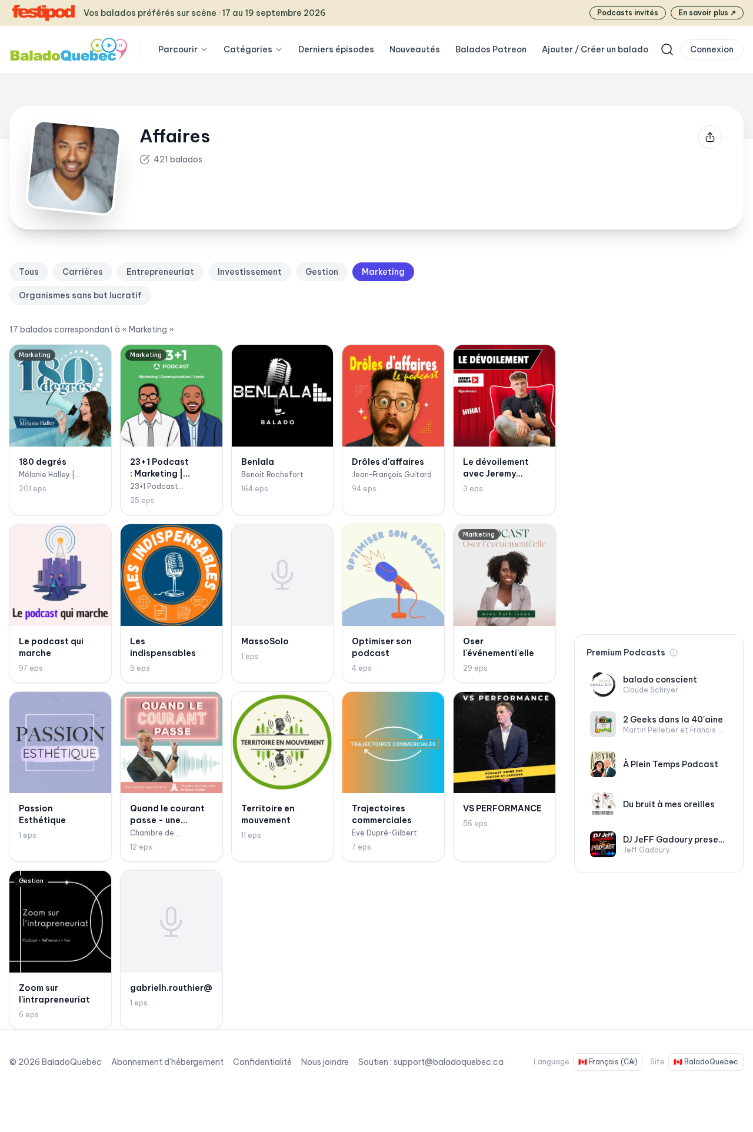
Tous (29, 272)
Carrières (82, 272)
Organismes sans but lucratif (80, 295)
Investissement (250, 272)
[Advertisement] (659, 438)
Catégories (248, 49)
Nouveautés (414, 49)
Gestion (321, 272)
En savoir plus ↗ (707, 12)
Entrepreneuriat (160, 272)
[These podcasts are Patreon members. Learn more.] (673, 652)
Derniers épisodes (336, 49)
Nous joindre (325, 1062)
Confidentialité (262, 1062)
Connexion (712, 49)
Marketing (383, 272)
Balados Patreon (491, 49)
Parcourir (178, 49)
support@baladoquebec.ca (449, 1062)
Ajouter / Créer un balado (595, 49)
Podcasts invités (627, 12)
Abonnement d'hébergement (167, 1062)
